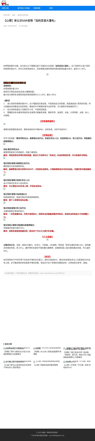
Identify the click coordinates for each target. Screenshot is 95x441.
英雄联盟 (36, 8)
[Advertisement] (47, 46)
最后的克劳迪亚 (23, 15)
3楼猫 (43, 432)
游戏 (51, 8)
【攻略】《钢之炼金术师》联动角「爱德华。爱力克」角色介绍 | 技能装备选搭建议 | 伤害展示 (77, 354)
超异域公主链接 (24, 8)
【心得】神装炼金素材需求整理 (45, 365)
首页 (13, 15)
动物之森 (5, 8)
